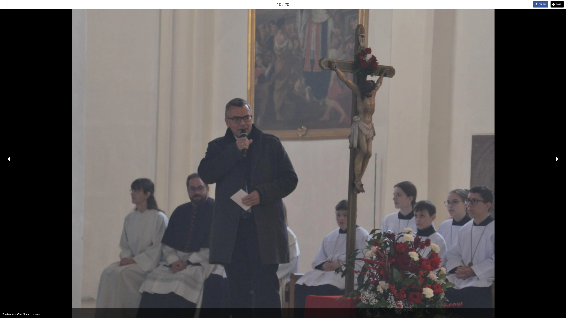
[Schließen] (6, 4)
